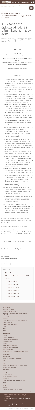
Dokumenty (5, 378)
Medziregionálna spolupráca (9, 311)
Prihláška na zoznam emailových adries (12, 389)
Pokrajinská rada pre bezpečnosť (10, 347)
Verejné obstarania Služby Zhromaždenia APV (14, 380)
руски (9, 6)
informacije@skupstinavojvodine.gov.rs (13, 405)
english (13, 6)
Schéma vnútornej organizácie (10, 376)
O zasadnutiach (10, 273)
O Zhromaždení (6, 307)
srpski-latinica (13, 5)
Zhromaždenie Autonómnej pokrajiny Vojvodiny (16, 15)
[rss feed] (30, 391)
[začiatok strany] (32, 391)
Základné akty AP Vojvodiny (9, 367)
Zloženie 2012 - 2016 (13, 287)
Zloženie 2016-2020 (13, 284)
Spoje (4, 328)
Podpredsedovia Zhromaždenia (10, 339)
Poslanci (5, 343)
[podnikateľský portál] (32, 2)
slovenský (24, 5)
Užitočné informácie (7, 322)
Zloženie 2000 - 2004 (13, 296)
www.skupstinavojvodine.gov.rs (11, 404)
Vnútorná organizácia (8, 374)
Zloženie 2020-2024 (13, 281)
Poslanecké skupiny (7, 341)
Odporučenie (6, 369)
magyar (19, 5)
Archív (8, 279)
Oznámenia (5, 387)
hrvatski (30, 5)
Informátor (5, 318)
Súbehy (4, 330)
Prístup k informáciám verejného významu (13, 316)
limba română (4, 6)
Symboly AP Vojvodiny (8, 309)
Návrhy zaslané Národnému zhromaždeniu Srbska (15, 365)
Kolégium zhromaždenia (8, 337)
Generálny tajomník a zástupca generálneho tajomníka (16, 351)
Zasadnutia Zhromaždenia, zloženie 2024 (17, 276)
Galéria (4, 326)
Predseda (5, 335)
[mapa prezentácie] (29, 391)
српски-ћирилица (5, 5)
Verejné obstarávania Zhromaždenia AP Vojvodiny (15, 320)
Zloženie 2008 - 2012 (13, 290)
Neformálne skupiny (8, 349)
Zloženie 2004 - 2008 (13, 293)
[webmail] (33, 2)
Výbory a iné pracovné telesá (10, 345)
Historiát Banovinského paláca (10, 324)
